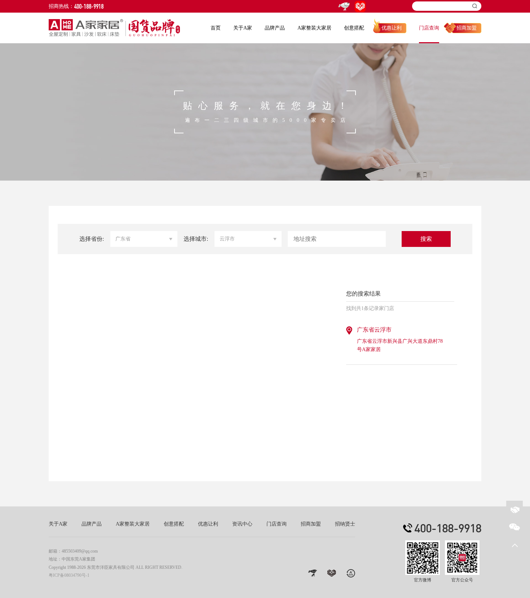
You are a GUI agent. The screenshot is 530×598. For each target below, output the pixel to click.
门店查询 (429, 28)
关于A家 (242, 28)
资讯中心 (242, 524)
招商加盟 (466, 28)
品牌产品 (275, 28)
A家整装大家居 (314, 28)
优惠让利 (391, 28)
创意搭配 (354, 28)
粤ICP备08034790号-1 (69, 575)
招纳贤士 (345, 524)
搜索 (426, 239)
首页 (216, 28)
